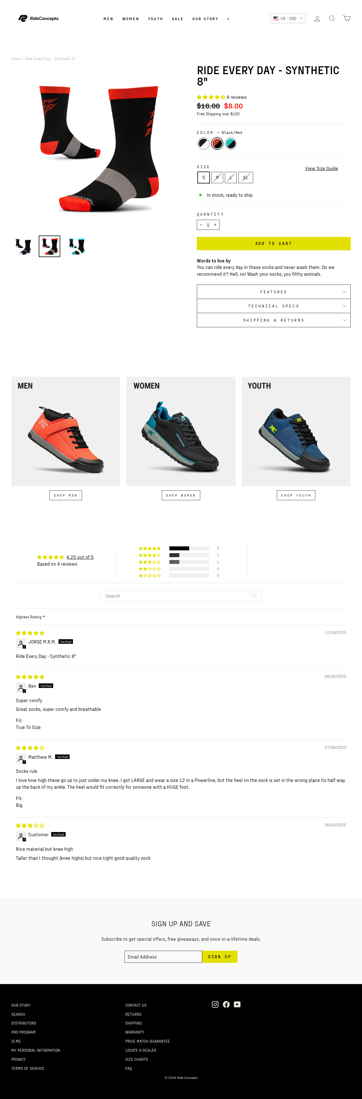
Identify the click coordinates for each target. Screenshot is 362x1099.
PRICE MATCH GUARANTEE (147, 1041)
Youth (155, 18)
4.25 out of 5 (80, 557)
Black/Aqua (230, 143)
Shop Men (66, 495)
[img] (30, 633)
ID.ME (16, 1041)
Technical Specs (273, 305)
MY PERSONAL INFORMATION (35, 1050)
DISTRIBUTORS (23, 1022)
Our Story (205, 18)
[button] (212, 97)
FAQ (128, 1068)
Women (130, 18)
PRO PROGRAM (23, 1031)
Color (219, 132)
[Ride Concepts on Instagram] (215, 1004)
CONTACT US (135, 1005)
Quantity (210, 214)
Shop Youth (296, 495)
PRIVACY (18, 1059)
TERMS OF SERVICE (27, 1068)
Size (203, 166)
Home (16, 58)
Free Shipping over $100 (218, 113)
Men (108, 18)
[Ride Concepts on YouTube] (237, 1004)
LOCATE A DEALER (140, 1050)
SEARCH (18, 1014)
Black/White (203, 143)
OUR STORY (21, 1005)
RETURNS (133, 1014)
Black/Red (217, 143)
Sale (178, 18)
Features (274, 291)
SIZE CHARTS (136, 1059)
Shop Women (181, 495)
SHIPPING (133, 1022)
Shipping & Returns (273, 320)
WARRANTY (134, 1031)
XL (246, 177)
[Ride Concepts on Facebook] (226, 1004)
